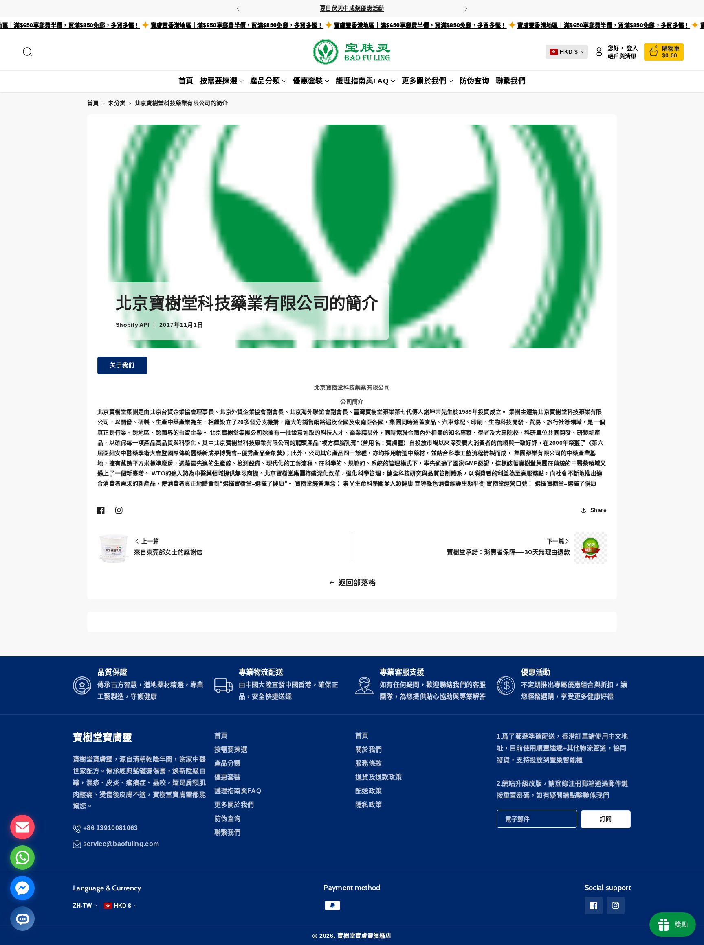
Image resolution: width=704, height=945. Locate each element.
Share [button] (598, 510)
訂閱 (606, 819)
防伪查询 (227, 818)
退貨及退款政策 (378, 777)
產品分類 (265, 81)
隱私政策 (368, 804)
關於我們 (368, 749)
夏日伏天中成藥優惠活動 (352, 8)
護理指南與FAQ (362, 81)
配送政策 (368, 791)
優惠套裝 (308, 81)
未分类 (116, 103)
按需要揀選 (219, 81)
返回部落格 (357, 583)
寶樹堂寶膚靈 (102, 737)
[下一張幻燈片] (466, 8)
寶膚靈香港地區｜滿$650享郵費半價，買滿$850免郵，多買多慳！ (258, 25)
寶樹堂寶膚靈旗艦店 (364, 935)
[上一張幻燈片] (238, 8)
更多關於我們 (424, 81)
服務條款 (368, 763)
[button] (27, 52)
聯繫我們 (227, 832)
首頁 (93, 103)
